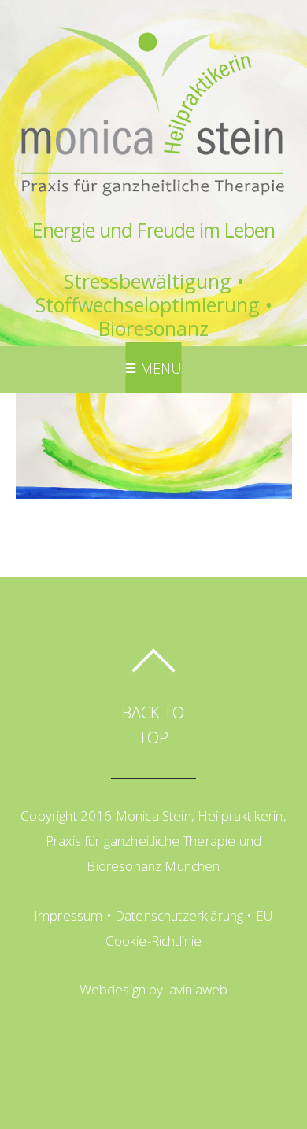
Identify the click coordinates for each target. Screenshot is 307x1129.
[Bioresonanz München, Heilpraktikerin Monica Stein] (152, 202)
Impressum (68, 915)
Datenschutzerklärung (179, 915)
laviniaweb (197, 989)
